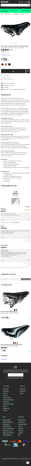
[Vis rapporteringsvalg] (29, 219)
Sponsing (20, 428)
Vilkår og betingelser (8, 432)
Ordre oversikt (7, 397)
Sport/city (22, 14)
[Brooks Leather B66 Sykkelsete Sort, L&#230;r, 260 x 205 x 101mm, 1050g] (15, 299)
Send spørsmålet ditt (26, 279)
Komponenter (8, 14)
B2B (19, 435)
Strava (21, 393)
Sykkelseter (15, 14)
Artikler (5, 410)
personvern (15, 378)
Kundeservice (6, 424)
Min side (5, 393)
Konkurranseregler (8, 422)
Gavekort (5, 389)
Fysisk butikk (21, 420)
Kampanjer (6, 391)
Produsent (4, 359)
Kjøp (13, 71)
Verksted (20, 432)
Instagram (22, 391)
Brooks (27, 14)
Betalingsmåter (7, 420)
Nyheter (5, 395)
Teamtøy (20, 430)
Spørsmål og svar (7, 430)
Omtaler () (4, 51)
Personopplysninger (8, 399)
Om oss (20, 426)
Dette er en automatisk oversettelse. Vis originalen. (10, 215)
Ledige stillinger (22, 424)
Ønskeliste (6, 402)
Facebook (22, 389)
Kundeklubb (6, 408)
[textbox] (10, 279)
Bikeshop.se (17, 222)
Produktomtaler (7, 426)
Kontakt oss (21, 422)
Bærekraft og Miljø (8, 404)
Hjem (2, 14)
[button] (15, 94)
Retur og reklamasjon (8, 428)
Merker (5, 406)
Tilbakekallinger (7, 435)
